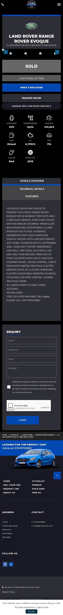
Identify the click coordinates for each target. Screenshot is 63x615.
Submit (23, 420)
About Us (9, 493)
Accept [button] (31, 611)
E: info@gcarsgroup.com (42, 526)
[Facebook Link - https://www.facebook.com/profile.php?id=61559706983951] (5, 564)
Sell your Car (12, 485)
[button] (57, 475)
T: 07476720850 (38, 522)
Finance (37, 485)
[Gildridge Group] (31, 4)
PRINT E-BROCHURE (31, 87)
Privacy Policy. (34, 587)
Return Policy (8, 592)
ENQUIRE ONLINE (31, 98)
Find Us (36, 493)
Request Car (11, 489)
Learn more (42, 607)
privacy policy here (24, 392)
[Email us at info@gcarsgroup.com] (11, 564)
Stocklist (14, 435)
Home (4, 435)
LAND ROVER (27, 435)
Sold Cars (38, 489)
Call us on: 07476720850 (17, 448)
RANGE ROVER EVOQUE (45, 435)
